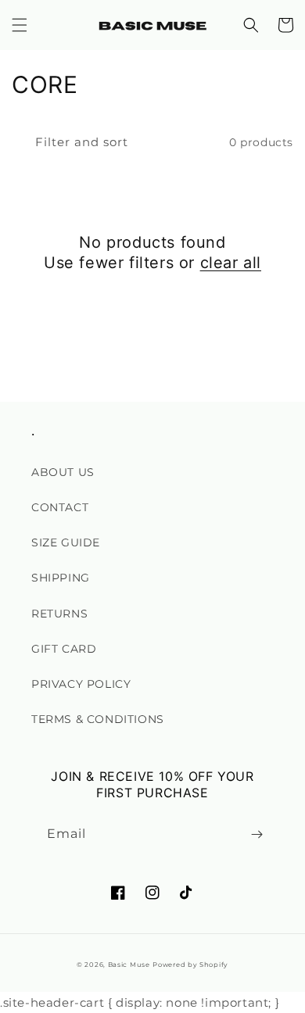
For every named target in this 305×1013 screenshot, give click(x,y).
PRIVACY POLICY (81, 684)
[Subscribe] (256, 834)
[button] (19, 25)
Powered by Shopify (190, 964)
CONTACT (59, 507)
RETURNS (59, 614)
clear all (230, 262)
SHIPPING (60, 578)
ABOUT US (63, 472)
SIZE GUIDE (65, 542)
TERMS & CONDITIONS (97, 719)
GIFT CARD (63, 649)
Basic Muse (129, 964)
